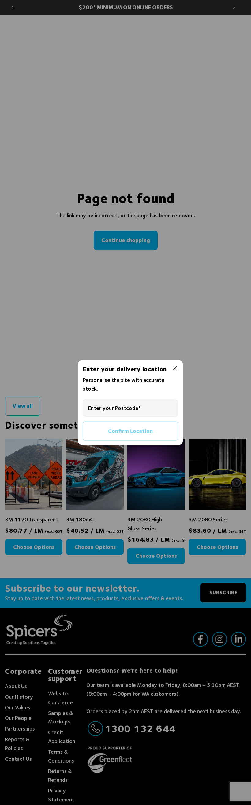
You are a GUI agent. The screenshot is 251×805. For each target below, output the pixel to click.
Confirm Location (130, 430)
